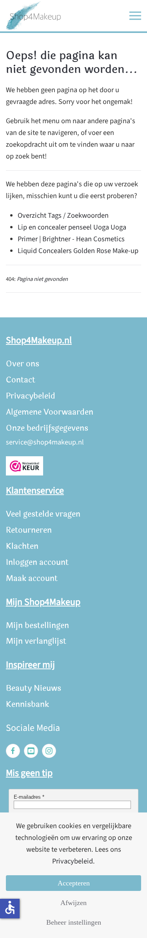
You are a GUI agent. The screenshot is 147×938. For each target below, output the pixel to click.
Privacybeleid (30, 396)
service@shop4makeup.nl (45, 442)
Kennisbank (27, 704)
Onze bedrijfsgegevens (47, 428)
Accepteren (74, 883)
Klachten (22, 546)
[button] (135, 15)
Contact (20, 380)
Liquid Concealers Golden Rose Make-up (78, 251)
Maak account (32, 578)
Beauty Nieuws (33, 688)
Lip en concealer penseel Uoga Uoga (72, 227)
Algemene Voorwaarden (49, 412)
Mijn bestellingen (37, 625)
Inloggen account (37, 562)
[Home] (33, 16)
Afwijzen (73, 903)
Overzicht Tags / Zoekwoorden (63, 215)
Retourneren (29, 530)
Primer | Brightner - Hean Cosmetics (71, 239)
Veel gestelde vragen (43, 514)
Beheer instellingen (73, 922)
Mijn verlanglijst (36, 641)
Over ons (22, 364)
